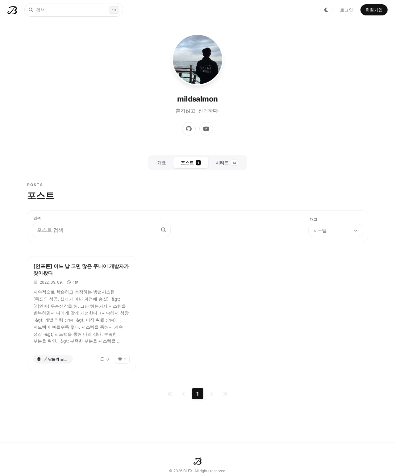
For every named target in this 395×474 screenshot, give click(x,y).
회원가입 (374, 9)
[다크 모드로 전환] (326, 10)
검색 (37, 218)
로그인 (346, 9)
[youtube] (206, 128)
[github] (189, 128)
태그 (313, 219)
